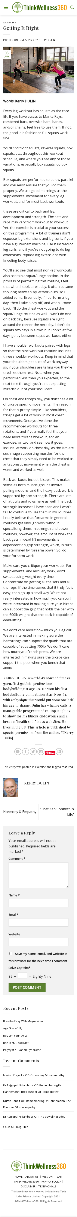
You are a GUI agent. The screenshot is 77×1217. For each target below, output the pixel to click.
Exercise (9, 22)
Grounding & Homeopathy (47, 1075)
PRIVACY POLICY (51, 1181)
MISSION (47, 1176)
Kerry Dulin (47, 39)
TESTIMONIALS (47, 1186)
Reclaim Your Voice (15, 1035)
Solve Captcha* (19, 968)
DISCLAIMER (28, 1186)
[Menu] (5, 7)
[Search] (72, 7)
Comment (17, 859)
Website (14, 934)
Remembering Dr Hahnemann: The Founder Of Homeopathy (32, 1088)
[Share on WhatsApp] (17, 751)
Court (6, 1127)
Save (52, 752)
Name (14, 895)
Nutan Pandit (11, 1101)
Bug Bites (22, 1127)
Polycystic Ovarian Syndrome (22, 1050)
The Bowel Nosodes (52, 1116)
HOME (19, 1176)
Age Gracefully (12, 1028)
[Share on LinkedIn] (59, 751)
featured (67, 767)
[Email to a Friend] (40, 751)
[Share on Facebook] (25, 751)
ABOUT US (31, 1176)
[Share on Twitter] (33, 751)
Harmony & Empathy (19, 811)
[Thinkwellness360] (39, 7)
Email (14, 915)
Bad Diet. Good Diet (15, 1043)
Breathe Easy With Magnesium (23, 1021)
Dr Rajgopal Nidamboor (18, 1085)
